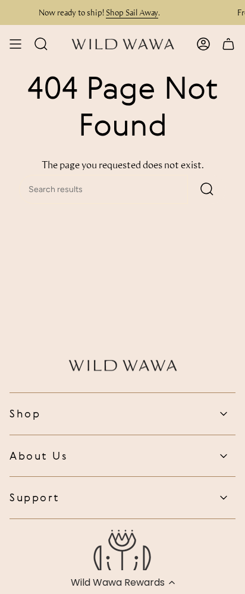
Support (35, 497)
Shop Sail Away (129, 12)
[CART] (228, 44)
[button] (122, 582)
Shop (25, 413)
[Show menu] (15, 44)
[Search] (207, 189)
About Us (38, 455)
